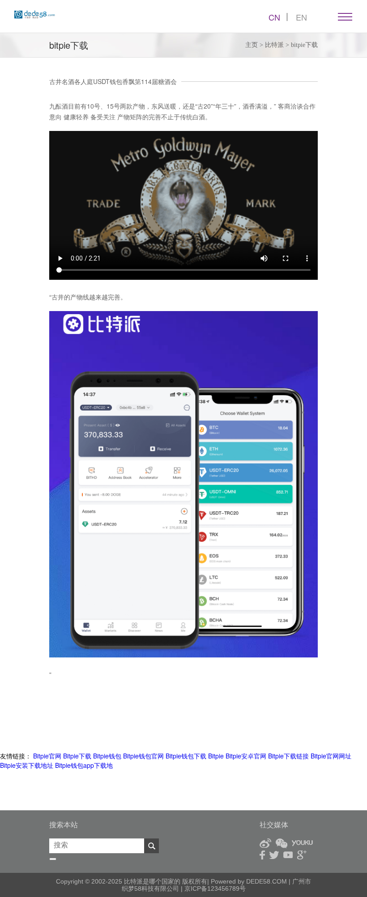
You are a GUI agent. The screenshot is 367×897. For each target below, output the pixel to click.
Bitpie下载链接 (288, 755)
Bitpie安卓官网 (246, 755)
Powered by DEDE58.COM (249, 881)
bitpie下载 (304, 45)
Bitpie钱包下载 (186, 755)
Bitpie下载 (77, 755)
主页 (251, 45)
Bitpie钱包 (107, 755)
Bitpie (216, 755)
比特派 (274, 45)
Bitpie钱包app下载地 (84, 765)
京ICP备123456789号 (214, 888)
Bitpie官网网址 (331, 755)
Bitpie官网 (47, 755)
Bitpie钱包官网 (143, 755)
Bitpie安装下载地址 (26, 765)
